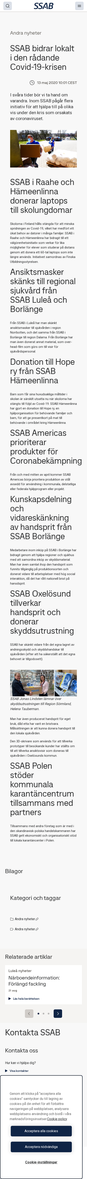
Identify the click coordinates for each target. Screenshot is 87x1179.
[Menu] (79, 6)
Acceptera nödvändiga (41, 1147)
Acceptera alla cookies (41, 1131)
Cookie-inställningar (41, 1162)
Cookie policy (57, 1119)
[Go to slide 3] (48, 1013)
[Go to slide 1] (38, 1013)
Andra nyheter (25, 919)
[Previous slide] (29, 1013)
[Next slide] (58, 1013)
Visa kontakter (19, 1071)
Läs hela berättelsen (26, 999)
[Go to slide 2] (43, 1013)
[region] (41, 1127)
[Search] (7, 6)
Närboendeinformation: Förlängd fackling (34, 981)
